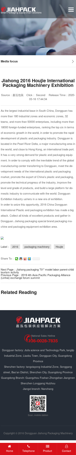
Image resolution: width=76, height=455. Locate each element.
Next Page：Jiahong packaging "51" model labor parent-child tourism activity (37, 271)
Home (9, 451)
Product (47, 451)
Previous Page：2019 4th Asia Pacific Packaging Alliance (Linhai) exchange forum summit (35, 276)
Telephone (28, 451)
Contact (66, 451)
